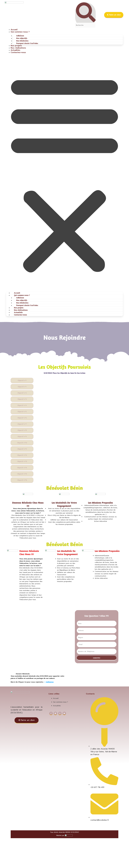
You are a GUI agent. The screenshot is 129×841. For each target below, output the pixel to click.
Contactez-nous (18, 52)
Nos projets (16, 45)
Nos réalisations (18, 47)
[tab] (22, 380)
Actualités (15, 50)
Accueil (14, 29)
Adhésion (50, 682)
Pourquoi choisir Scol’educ (27, 43)
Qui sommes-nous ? (20, 31)
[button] (64, 173)
